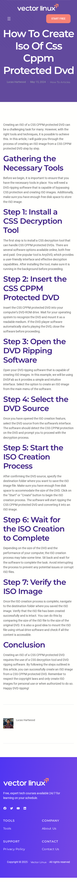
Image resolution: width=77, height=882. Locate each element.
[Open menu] (9, 18)
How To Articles (60, 82)
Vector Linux (38, 862)
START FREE (58, 18)
